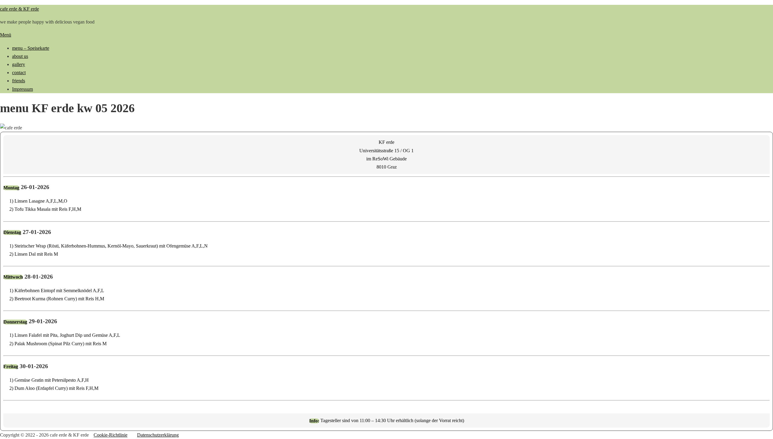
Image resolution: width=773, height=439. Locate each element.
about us (20, 56)
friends (18, 80)
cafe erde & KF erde (19, 8)
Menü (5, 34)
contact (19, 72)
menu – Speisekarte (30, 48)
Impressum (22, 89)
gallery (18, 64)
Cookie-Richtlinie (110, 434)
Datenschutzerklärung (158, 434)
